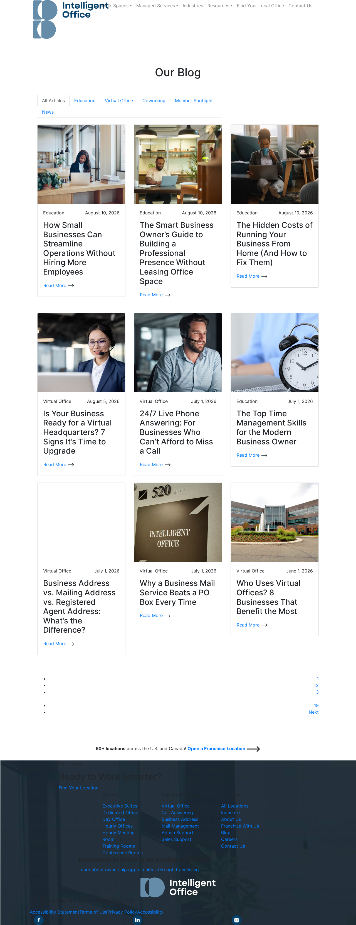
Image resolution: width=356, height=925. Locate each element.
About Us (231, 819)
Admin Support (178, 832)
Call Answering (177, 812)
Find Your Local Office (260, 5)
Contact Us (300, 5)
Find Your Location (78, 788)
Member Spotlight (194, 100)
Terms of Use (93, 912)
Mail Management (180, 826)
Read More (55, 285)
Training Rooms (118, 846)
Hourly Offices (117, 826)
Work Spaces (114, 5)
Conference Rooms (122, 852)
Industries (193, 5)
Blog (226, 832)
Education (84, 100)
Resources (218, 5)
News (48, 112)
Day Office (113, 819)
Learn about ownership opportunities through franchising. (139, 869)
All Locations (234, 806)
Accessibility (150, 912)
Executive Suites (119, 806)
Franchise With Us (240, 826)
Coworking (153, 100)
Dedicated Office (120, 812)
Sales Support (176, 839)
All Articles (53, 100)
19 (316, 705)
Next (314, 712)
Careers (229, 839)
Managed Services (155, 5)
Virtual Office (119, 100)
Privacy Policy (122, 912)
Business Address (180, 819)
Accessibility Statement (54, 912)
